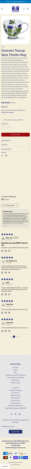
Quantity (4, 124)
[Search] (24, 9)
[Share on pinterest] (9, 251)
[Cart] (28, 9)
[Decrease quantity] (3, 127)
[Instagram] (15, 414)
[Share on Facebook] (2, 155)
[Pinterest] (19, 414)
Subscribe (15, 431)
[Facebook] (11, 414)
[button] (5, 103)
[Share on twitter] (6, 251)
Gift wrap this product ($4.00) (13, 120)
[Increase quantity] (10, 127)
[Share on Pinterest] (6, 155)
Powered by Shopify (15, 464)
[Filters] (3, 205)
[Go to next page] (20, 336)
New (15, 1)
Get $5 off (5, 466)
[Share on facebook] (2, 251)
